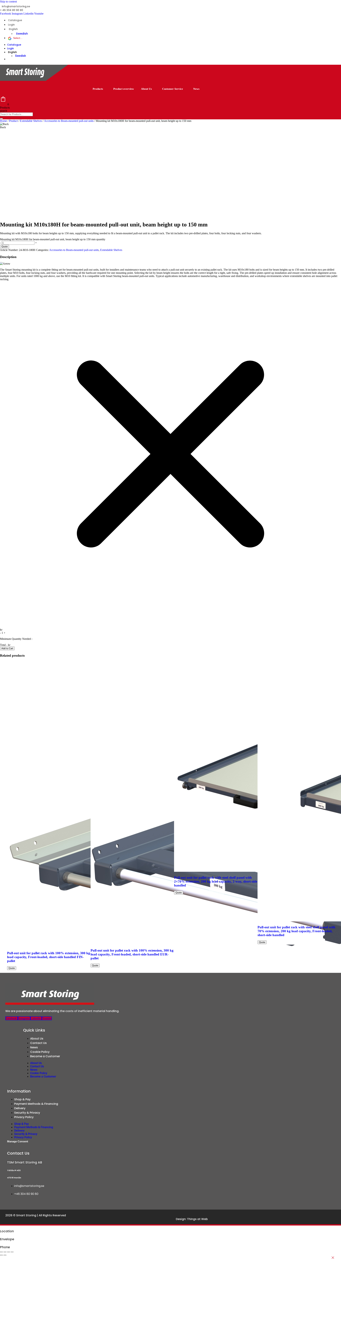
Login (11, 24)
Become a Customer (45, 1056)
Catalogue (15, 20)
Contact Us (38, 1043)
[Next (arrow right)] (5, 1255)
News (196, 88)
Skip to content (8, 1)
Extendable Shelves (31, 120)
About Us (146, 88)
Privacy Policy (24, 1117)
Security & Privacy (27, 1113)
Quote (4, 246)
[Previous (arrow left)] (1, 1255)
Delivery (19, 1108)
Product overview (123, 88)
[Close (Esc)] (12, 1251)
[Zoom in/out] (1, 1251)
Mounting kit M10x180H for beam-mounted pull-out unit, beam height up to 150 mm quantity (52, 239)
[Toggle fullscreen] (5, 1251)
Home (3, 120)
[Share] (8, 1251)
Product (13, 120)
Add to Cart (7, 648)
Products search (5, 109)
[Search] (1, 118)
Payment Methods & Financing (36, 1104)
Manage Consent (17, 1141)
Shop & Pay (22, 1099)
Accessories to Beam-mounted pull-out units (69, 120)
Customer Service (172, 88)
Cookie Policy (40, 1052)
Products (98, 88)
